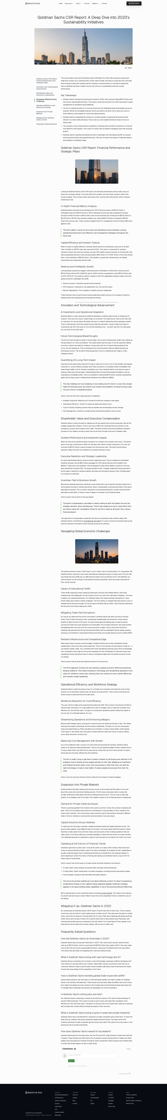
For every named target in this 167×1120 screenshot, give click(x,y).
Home (60, 3)
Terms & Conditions (131, 1095)
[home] (33, 4)
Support (92, 1095)
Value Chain (58, 1106)
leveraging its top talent (92, 521)
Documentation (94, 1098)
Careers (75, 1098)
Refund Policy (130, 1103)
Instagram (111, 1100)
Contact (104, 3)
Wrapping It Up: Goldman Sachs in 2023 (45, 119)
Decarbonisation (59, 1112)
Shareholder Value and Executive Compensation (45, 94)
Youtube (110, 1103)
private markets (106, 893)
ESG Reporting (59, 1098)
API (91, 1100)
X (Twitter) (111, 1098)
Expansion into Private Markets (44, 113)
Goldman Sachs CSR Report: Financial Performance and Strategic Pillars (46, 81)
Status (92, 1103)
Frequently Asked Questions (46, 124)
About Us (75, 1095)
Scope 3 (57, 1103)
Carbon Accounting (60, 1100)
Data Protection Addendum (133, 1100)
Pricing (86, 3)
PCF (56, 1109)
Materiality (58, 1115)
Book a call (111, 1106)
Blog (74, 1100)
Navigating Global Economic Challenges (46, 100)
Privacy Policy (130, 1098)
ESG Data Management (61, 1095)
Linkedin (110, 1095)
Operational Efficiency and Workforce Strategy (45, 106)
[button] (69, 3)
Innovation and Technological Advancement (47, 88)
